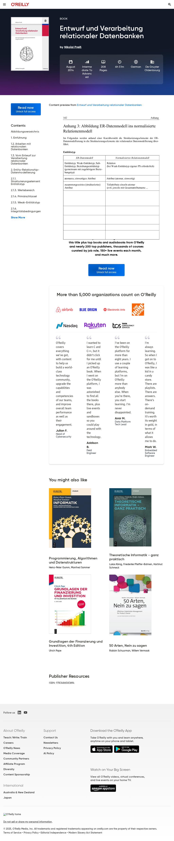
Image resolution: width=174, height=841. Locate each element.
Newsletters (51, 743)
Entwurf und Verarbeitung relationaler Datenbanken (109, 105)
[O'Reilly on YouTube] (25, 712)
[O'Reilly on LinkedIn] (19, 712)
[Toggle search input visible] (170, 4)
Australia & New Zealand (18, 792)
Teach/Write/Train (15, 737)
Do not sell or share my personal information (27, 821)
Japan (7, 797)
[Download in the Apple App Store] (101, 752)
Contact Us (51, 737)
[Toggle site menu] (4, 4)
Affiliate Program (14, 764)
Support (50, 731)
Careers (8, 743)
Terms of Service (12, 832)
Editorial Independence (53, 832)
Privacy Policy (52, 748)
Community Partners (16, 758)
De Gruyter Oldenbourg (152, 68)
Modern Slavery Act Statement (85, 832)
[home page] (20, 4)
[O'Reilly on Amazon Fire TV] (103, 791)
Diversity (8, 769)
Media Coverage (14, 753)
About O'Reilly (14, 731)
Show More (18, 217)
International (13, 785)
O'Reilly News (11, 748)
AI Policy (49, 753)
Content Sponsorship (16, 774)
